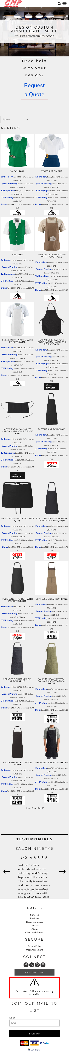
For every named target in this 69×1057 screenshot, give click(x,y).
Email (12, 1017)
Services (34, 914)
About (34, 929)
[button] (59, 3)
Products (34, 918)
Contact (35, 925)
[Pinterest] (37, 964)
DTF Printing (7, 197)
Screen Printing (9, 183)
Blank (4, 204)
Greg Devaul (34, 848)
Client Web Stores (34, 932)
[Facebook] (26, 964)
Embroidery (7, 176)
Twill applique (8, 190)
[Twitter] (31, 964)
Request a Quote (34, 922)
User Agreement (34, 949)
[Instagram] (43, 964)
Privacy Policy (34, 946)
